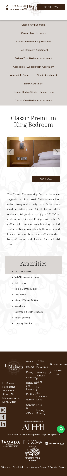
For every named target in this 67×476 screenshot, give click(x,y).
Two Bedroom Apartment (33, 49)
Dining (29, 372)
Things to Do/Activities (39, 364)
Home (29, 361)
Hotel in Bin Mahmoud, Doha (39, 393)
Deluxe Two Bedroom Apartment (33, 58)
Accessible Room (19, 75)
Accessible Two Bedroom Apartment (33, 66)
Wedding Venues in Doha (39, 377)
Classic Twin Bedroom (33, 33)
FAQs (39, 404)
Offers (29, 413)
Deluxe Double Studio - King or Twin (34, 91)
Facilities (29, 394)
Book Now (51, 7)
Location (29, 377)
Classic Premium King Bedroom (33, 41)
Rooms (29, 366)
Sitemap (5, 467)
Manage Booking (39, 412)
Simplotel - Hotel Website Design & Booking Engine (39, 467)
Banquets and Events (29, 385)
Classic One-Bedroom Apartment (33, 100)
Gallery (29, 399)
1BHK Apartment (33, 83)
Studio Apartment (47, 75)
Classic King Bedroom (33, 24)
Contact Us (29, 406)
